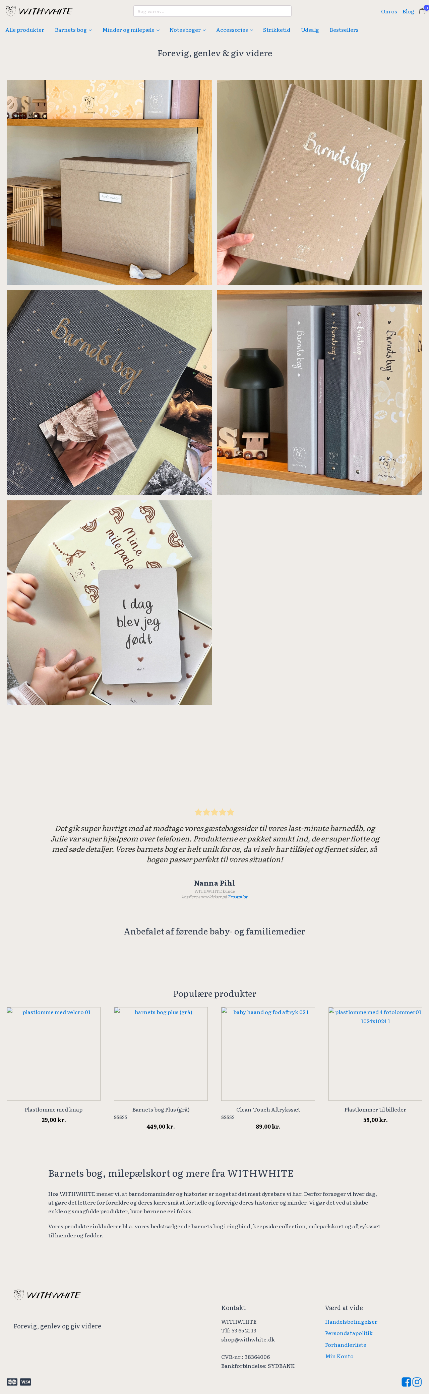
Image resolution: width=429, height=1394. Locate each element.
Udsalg (310, 29)
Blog (408, 11)
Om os (389, 11)
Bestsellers (344, 29)
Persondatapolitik (349, 1333)
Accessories (232, 29)
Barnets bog (71, 29)
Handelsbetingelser (351, 1321)
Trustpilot (237, 897)
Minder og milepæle (128, 29)
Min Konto (339, 1356)
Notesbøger (185, 29)
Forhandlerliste (345, 1344)
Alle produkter (24, 29)
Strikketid (276, 29)
